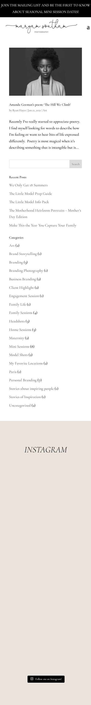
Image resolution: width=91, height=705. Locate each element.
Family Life (17, 304)
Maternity (16, 338)
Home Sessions (20, 329)
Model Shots (18, 354)
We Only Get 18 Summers (28, 185)
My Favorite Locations (26, 363)
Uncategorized (20, 405)
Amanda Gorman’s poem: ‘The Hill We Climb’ (40, 105)
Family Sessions (20, 312)
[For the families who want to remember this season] (45, 487)
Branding (16, 262)
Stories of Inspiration (25, 397)
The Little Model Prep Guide (30, 193)
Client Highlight (21, 287)
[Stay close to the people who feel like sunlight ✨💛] (45, 651)
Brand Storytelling (23, 253)
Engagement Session (24, 295)
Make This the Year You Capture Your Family (42, 225)
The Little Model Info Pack (29, 201)
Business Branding (22, 279)
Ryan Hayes (19, 110)
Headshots (17, 321)
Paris (13, 371)
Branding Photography (26, 270)
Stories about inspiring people (31, 388)
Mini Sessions (19, 346)
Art (45, 110)
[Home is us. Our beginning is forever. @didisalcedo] (45, 528)
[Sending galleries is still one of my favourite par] (45, 610)
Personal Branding (23, 380)
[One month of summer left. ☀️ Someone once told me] (45, 569)
